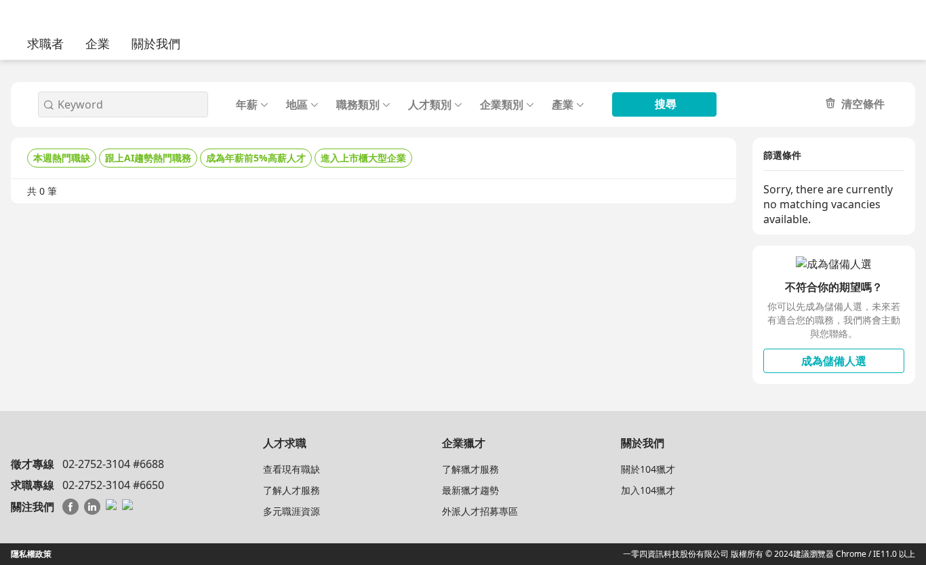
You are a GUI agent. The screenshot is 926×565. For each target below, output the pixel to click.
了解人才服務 (291, 490)
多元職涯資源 (291, 511)
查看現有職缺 (291, 469)
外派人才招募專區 (480, 511)
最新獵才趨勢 (470, 490)
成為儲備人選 (833, 360)
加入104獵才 (648, 490)
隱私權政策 (31, 554)
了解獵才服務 (470, 469)
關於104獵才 (648, 469)
